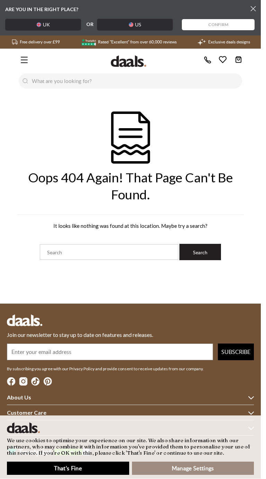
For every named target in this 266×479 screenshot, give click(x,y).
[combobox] (137, 81)
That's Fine (68, 468)
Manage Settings (193, 468)
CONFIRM (218, 24)
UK (46, 24)
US (138, 24)
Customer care (26, 412)
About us (19, 397)
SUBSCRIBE (235, 352)
